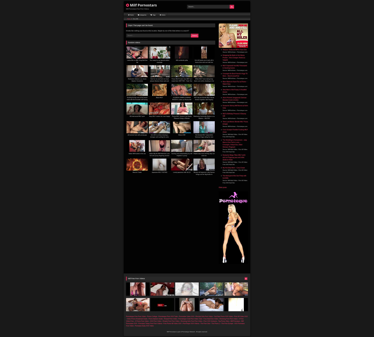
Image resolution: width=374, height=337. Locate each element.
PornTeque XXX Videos (191, 323)
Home (132, 15)
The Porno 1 (215, 323)
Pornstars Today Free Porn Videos (150, 323)
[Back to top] (368, 331)
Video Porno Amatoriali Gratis (137, 319)
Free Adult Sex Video (211, 319)
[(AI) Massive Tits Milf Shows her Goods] (187, 304)
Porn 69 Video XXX (241, 316)
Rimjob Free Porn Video (171, 321)
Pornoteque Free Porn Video (136, 316)
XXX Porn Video (155, 321)
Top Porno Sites (223, 321)
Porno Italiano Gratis (156, 319)
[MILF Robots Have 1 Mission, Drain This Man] (162, 304)
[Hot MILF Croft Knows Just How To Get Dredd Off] (138, 304)
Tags (154, 15)
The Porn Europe (227, 323)
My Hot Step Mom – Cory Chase (234, 168)
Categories (143, 15)
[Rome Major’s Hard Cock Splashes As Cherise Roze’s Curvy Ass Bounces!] (162, 289)
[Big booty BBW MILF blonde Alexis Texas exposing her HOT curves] (211, 289)
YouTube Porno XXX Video (223, 316)
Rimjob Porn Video (170, 319)
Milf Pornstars (235, 321)
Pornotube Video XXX (186, 316)
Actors (163, 15)
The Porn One (205, 323)
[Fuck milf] (236, 304)
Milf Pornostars (143, 5)
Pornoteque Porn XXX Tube (168, 316)
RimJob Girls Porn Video (204, 316)
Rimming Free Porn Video (229, 319)
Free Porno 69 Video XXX (172, 323)
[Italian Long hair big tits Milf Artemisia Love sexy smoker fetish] (138, 289)
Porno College (152, 316)
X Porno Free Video (142, 321)
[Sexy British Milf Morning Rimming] (211, 304)
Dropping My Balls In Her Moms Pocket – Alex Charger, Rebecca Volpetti (234, 57)
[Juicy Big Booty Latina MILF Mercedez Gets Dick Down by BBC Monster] (236, 289)
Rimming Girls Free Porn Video (191, 321)
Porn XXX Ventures (210, 321)
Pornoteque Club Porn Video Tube (190, 319)
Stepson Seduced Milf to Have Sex (235, 49)
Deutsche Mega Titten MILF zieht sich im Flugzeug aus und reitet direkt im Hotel (234, 157)
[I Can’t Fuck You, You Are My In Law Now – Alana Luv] (187, 289)
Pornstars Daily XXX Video (144, 326)
